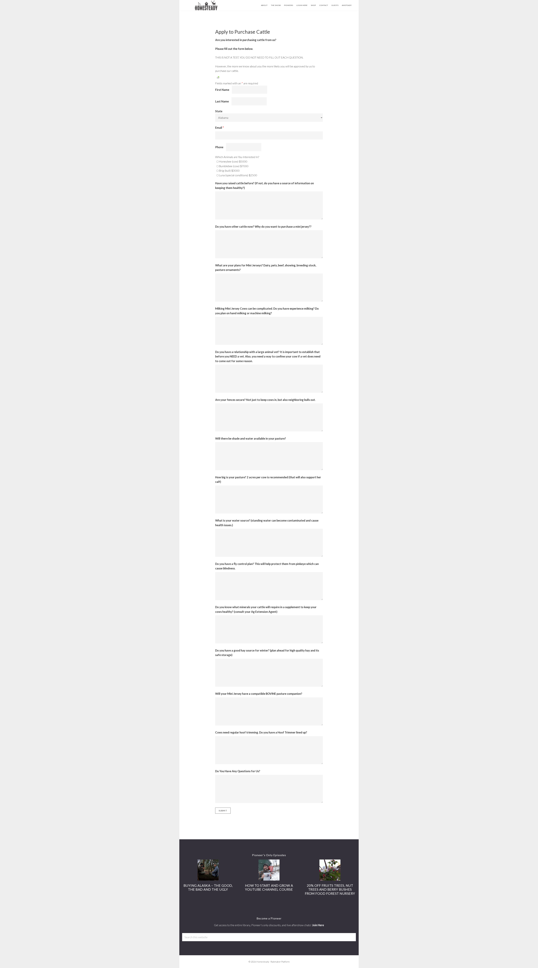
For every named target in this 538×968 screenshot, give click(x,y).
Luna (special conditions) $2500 (238, 175)
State (218, 111)
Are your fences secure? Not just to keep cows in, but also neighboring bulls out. (265, 399)
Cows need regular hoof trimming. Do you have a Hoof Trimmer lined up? (261, 732)
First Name (222, 89)
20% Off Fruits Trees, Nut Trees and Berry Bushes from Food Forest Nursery (330, 889)
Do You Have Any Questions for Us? (237, 771)
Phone (219, 147)
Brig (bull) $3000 (229, 170)
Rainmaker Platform (280, 961)
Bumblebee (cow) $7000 (233, 166)
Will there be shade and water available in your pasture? (250, 438)
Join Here (318, 925)
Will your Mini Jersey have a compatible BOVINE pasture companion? (258, 693)
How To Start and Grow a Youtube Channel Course (269, 887)
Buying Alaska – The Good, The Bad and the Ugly (208, 887)
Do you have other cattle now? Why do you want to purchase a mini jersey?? (263, 226)
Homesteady (206, 5)
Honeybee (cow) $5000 (233, 161)
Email (219, 127)
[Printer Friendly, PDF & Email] (218, 77)
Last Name (222, 101)
